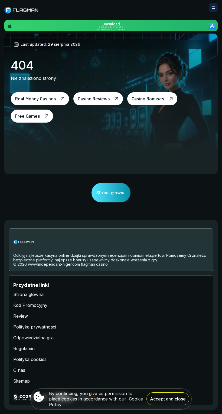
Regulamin (24, 348)
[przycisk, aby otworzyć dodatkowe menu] (213, 7)
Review (20, 316)
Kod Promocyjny (30, 305)
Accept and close (168, 399)
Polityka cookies (30, 359)
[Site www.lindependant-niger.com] (23, 10)
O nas (19, 370)
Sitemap (21, 381)
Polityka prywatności (34, 327)
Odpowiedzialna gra (33, 337)
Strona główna (111, 192)
